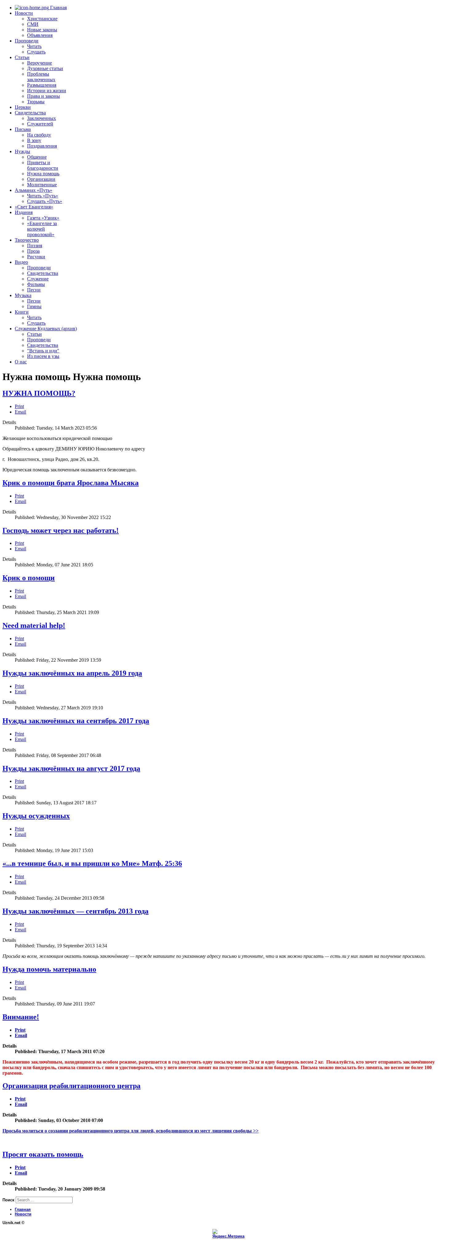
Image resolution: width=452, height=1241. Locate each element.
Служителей (40, 123)
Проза (33, 251)
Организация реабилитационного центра (71, 1086)
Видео (21, 262)
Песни (34, 289)
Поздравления (42, 146)
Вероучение (39, 62)
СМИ (32, 24)
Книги (22, 312)
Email (20, 411)
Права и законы (43, 96)
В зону (34, 140)
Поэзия (34, 245)
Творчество (27, 240)
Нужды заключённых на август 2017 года (71, 768)
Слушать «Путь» (44, 201)
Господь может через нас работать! (60, 530)
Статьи (22, 57)
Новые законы (42, 29)
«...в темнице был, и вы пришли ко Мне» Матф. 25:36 (92, 863)
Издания (24, 212)
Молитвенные (42, 184)
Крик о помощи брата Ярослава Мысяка (70, 483)
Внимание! (20, 1017)
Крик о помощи (28, 578)
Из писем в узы (43, 356)
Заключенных (41, 118)
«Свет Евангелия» (34, 206)
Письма (23, 129)
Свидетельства (30, 112)
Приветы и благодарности (42, 165)
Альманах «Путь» (33, 190)
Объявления (40, 35)
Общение (37, 157)
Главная (58, 7)
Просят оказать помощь (42, 1154)
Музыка (23, 295)
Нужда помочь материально (49, 969)
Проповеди (26, 40)
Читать (34, 46)
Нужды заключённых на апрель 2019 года (72, 673)
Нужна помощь (43, 173)
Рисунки (36, 256)
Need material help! (33, 625)
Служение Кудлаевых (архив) (46, 328)
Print (19, 406)
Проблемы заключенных (41, 76)
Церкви (23, 107)
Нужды (22, 151)
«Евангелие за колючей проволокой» (42, 229)
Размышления (41, 85)
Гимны (34, 306)
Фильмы (36, 284)
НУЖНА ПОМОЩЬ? (38, 393)
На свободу (39, 134)
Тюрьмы (36, 101)
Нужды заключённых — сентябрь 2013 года (75, 911)
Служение (38, 278)
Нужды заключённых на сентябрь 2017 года (75, 721)
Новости (24, 13)
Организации (41, 179)
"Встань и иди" (43, 350)
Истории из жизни (46, 90)
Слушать (36, 51)
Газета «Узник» (43, 217)
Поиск (8, 1200)
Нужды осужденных (36, 816)
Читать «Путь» (42, 195)
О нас (21, 361)
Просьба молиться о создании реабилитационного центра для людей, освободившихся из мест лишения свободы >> (130, 1130)
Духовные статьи (45, 68)
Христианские (42, 18)
